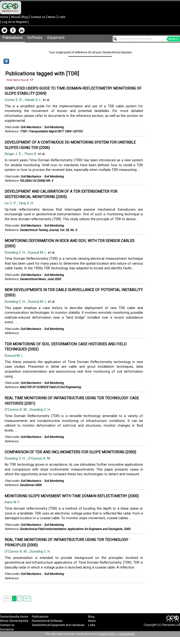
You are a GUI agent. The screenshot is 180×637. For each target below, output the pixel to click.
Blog (25, 17)
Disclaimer (7, 629)
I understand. (126, 634)
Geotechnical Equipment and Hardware (58, 625)
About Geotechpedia (14, 621)
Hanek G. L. (34, 100)
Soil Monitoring (54, 127)
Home (4, 17)
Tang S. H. (27, 203)
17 (31, 80)
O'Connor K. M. (16, 410)
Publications (12, 37)
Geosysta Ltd (171, 624)
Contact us (38, 17)
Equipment (55, 37)
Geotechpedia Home (14, 616)
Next (27, 598)
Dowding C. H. (15, 253)
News (51, 17)
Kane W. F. (13, 502)
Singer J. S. (13, 154)
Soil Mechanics (31, 127)
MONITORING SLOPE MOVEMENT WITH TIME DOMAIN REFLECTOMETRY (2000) (72, 496)
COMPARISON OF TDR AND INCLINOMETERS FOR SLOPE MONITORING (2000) (70, 452)
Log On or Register (14, 22)
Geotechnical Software (47, 621)
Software (34, 37)
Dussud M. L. (38, 253)
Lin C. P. (11, 203)
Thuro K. (31, 154)
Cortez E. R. (14, 100)
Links (61, 17)
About (15, 17)
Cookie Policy (107, 634)
